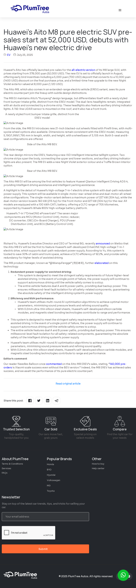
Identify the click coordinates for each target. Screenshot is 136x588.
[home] (31, 10)
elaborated (102, 263)
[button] (120, 10)
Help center (98, 468)
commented (54, 364)
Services (6, 468)
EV (8, 54)
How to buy (98, 463)
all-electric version (83, 70)
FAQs (4, 472)
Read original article (68, 383)
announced (103, 243)
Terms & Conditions (12, 463)
